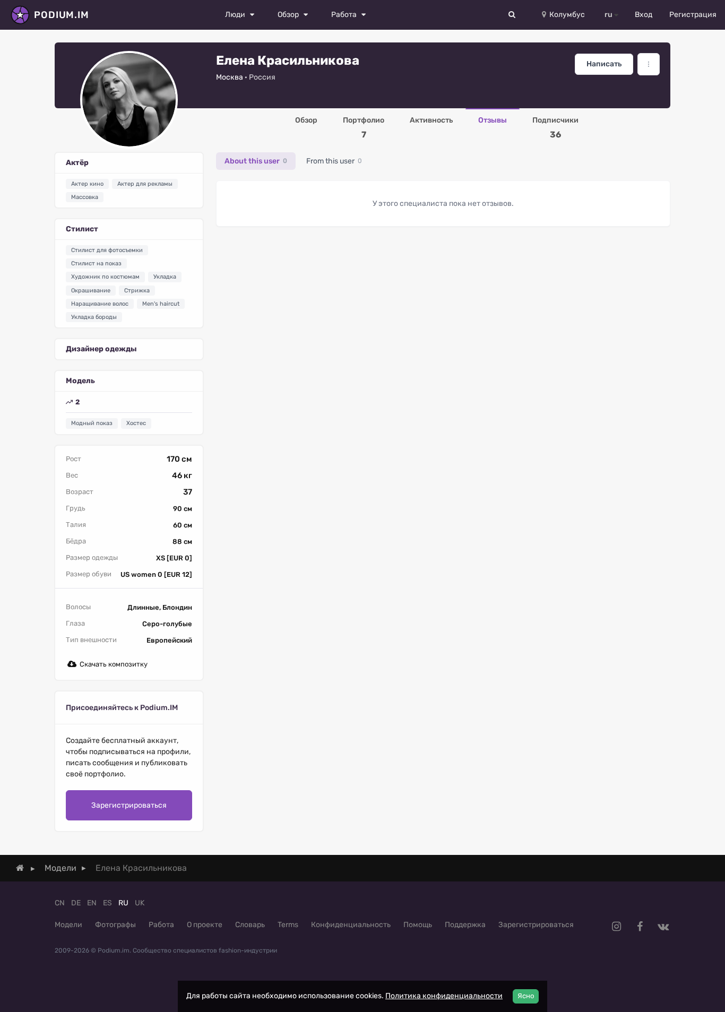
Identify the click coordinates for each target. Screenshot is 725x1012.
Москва (229, 77)
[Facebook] (639, 926)
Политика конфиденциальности (444, 995)
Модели (68, 924)
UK (139, 902)
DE (76, 902)
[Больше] (648, 64)
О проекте (204, 924)
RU (123, 902)
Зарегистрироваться (129, 805)
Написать (604, 63)
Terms (288, 924)
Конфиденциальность (351, 924)
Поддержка (465, 924)
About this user (256, 161)
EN (92, 902)
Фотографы (115, 924)
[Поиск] (512, 15)
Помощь (417, 924)
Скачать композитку (114, 664)
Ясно (525, 996)
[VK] (662, 926)
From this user (334, 161)
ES (107, 902)
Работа (161, 924)
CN (60, 902)
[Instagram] (616, 926)
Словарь (250, 924)
